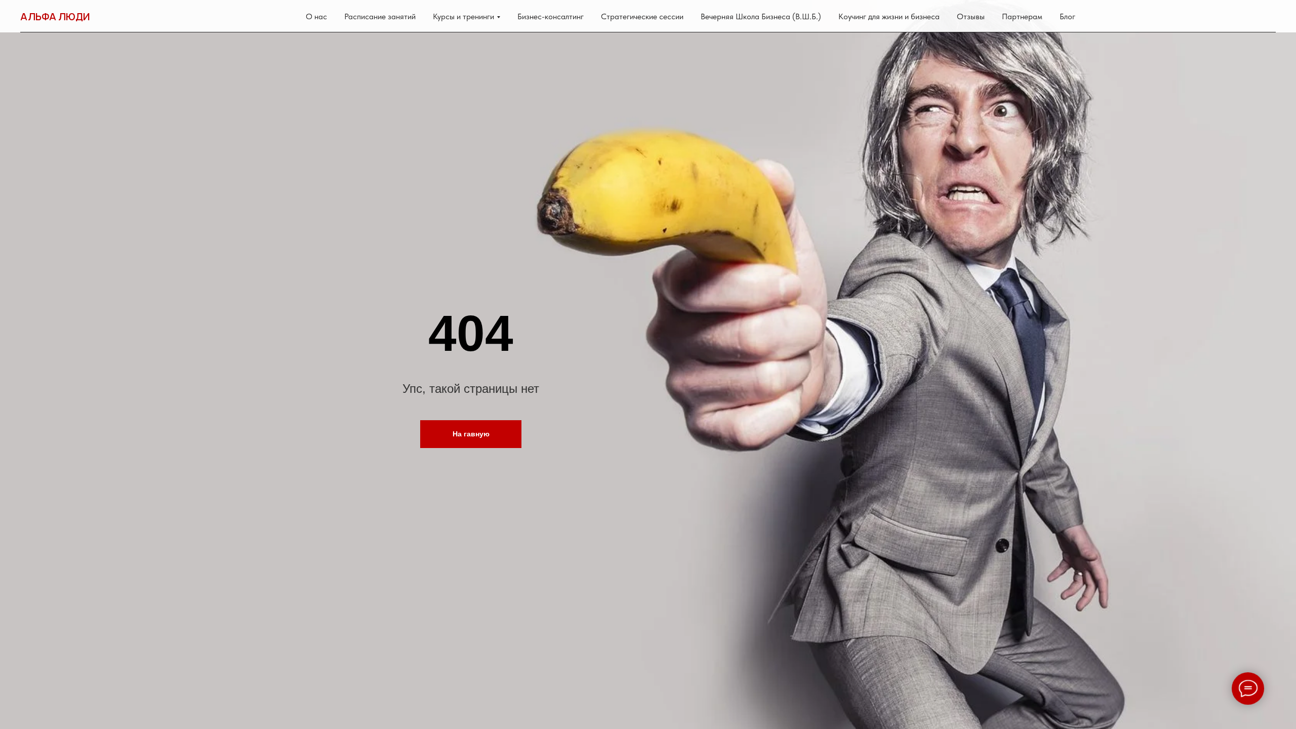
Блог (1067, 16)
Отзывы (971, 16)
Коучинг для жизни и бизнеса (889, 16)
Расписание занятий (380, 16)
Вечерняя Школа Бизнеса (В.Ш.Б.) (761, 16)
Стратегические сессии (642, 16)
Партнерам (1022, 16)
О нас (316, 16)
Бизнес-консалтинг (550, 16)
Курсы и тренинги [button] (463, 16)
